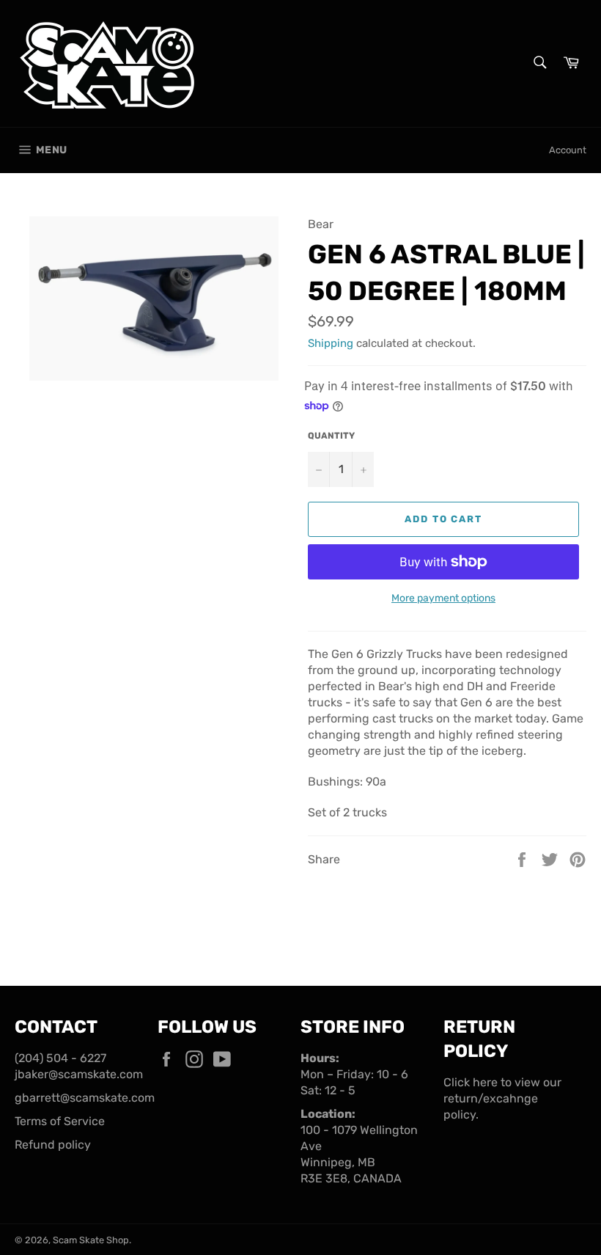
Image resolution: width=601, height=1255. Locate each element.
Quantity (331, 436)
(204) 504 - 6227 (60, 1058)
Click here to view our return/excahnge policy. (502, 1098)
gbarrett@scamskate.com (85, 1098)
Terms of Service (60, 1121)
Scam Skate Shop (91, 1239)
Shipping (330, 343)
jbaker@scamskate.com (79, 1074)
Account (567, 149)
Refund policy (53, 1145)
